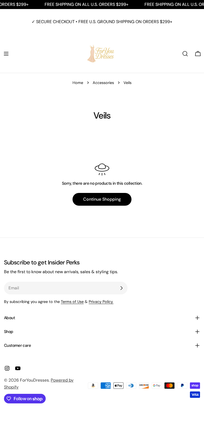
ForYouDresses (34, 380)
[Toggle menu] (6, 53)
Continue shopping (102, 199)
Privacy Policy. (101, 301)
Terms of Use (72, 301)
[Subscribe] (121, 288)
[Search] (185, 53)
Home (78, 82)
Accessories (103, 82)
